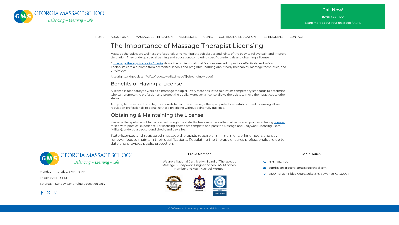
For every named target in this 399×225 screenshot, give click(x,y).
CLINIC (208, 37)
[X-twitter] (48, 193)
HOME (99, 37)
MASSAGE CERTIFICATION (154, 37)
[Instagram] (55, 193)
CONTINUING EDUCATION (237, 37)
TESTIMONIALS (272, 37)
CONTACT (297, 37)
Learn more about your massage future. (333, 23)
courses (279, 122)
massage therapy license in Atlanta (138, 63)
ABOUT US (118, 37)
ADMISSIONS (188, 37)
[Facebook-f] (42, 193)
